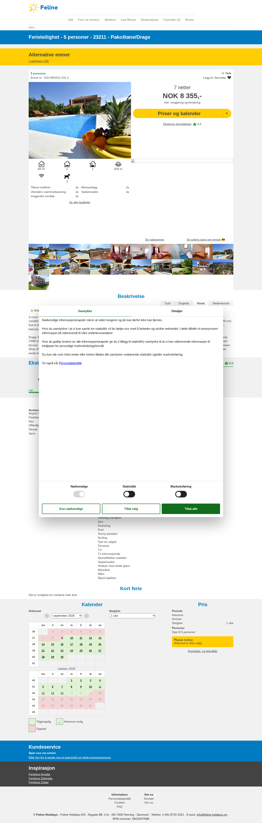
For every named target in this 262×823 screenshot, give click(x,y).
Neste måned (87, 616)
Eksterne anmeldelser (177, 124)
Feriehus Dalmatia (40, 778)
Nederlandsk (221, 303)
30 (62, 657)
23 (62, 650)
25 (81, 650)
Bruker (189, 19)
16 (62, 644)
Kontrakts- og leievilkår (202, 651)
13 (99, 638)
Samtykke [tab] (85, 311)
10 (71, 638)
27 (99, 650)
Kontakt (149, 798)
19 (90, 644)
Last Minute (128, 19)
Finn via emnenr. (89, 19)
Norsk (201, 303)
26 (90, 650)
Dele (228, 73)
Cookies (119, 802)
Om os (149, 802)
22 (52, 650)
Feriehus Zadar (39, 782)
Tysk (168, 303)
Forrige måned (47, 616)
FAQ (119, 806)
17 (71, 644)
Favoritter (172, 19)
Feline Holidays (131, 7)
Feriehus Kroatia (39, 774)
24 (71, 650)
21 (43, 650)
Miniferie (110, 19)
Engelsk (184, 303)
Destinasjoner (150, 19)
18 (81, 644)
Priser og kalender (179, 113)
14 (43, 644)
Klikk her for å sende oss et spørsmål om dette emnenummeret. (70, 757)
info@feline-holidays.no (212, 814)
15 (52, 644)
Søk (70, 19)
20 (99, 644)
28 (43, 657)
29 (52, 657)
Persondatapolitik (119, 798)
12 (90, 638)
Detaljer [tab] (177, 311)
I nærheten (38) (39, 61)
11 (81, 638)
